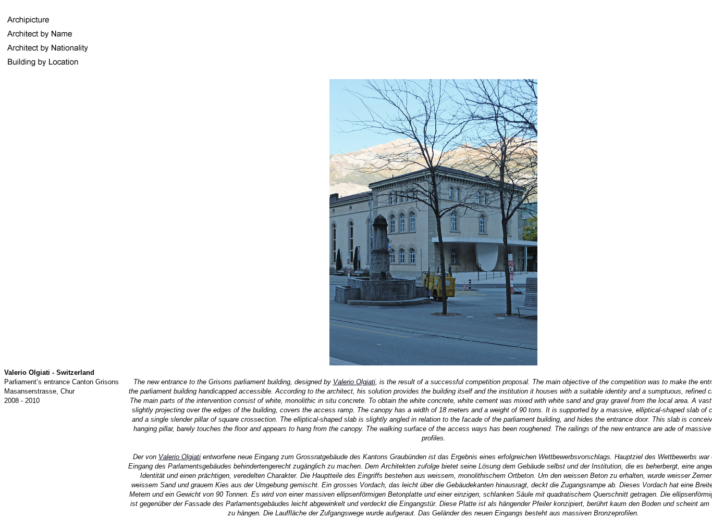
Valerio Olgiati (354, 382)
